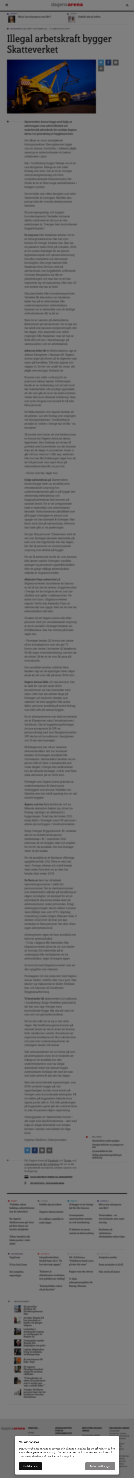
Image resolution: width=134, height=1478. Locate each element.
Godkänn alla (30, 1466)
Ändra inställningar (100, 1466)
